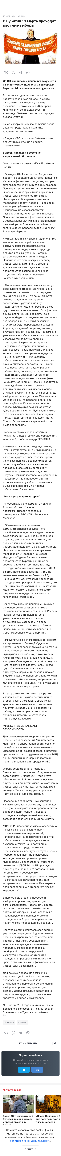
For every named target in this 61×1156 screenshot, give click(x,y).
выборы (22, 1022)
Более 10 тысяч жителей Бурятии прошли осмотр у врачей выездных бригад (18, 1120)
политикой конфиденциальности (30, 1140)
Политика (9, 1022)
